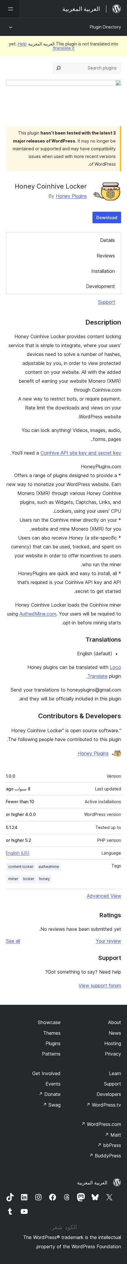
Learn (115, 1073)
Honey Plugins (71, 196)
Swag (52, 1105)
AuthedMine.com (37, 614)
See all (13, 941)
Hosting (112, 1043)
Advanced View (104, 896)
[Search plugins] (58, 68)
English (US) (18, 852)
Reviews (106, 256)
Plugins (53, 1043)
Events (53, 1084)
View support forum (100, 985)
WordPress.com (101, 1124)
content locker (21, 866)
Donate (49, 1094)
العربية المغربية (92, 1183)
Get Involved (46, 1073)
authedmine (48, 866)
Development (100, 286)
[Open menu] (9, 9)
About (114, 1022)
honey (44, 879)
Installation (103, 271)
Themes (52, 1033)
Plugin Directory (105, 26)
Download (106, 217)
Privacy (113, 1054)
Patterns (51, 1054)
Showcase (49, 1022)
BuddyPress (105, 1156)
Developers (109, 1094)
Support (106, 302)
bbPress (109, 1145)
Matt (113, 1135)
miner (13, 879)
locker (28, 879)
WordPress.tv (103, 1105)
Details (107, 240)
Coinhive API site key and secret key (80, 453)
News (115, 1033)
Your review (108, 941)
